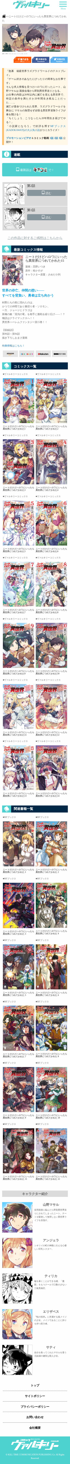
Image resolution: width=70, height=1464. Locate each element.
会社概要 (35, 1427)
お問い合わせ (35, 1417)
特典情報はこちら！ (13, 345)
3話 (60, 138)
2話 (56, 138)
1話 (51, 138)
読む (48, 193)
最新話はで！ (37, 169)
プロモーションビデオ (18, 138)
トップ (35, 1385)
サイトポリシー (35, 1396)
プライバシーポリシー (35, 1406)
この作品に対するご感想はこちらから (35, 238)
